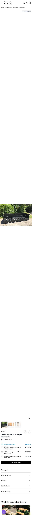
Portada (2, 7)
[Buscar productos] (24, 3)
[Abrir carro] (30, 3)
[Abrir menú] (2, 3)
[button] (25, 431)
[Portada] (8, 3)
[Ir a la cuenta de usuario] (27, 3)
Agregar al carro (16, 462)
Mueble (6, 7)
